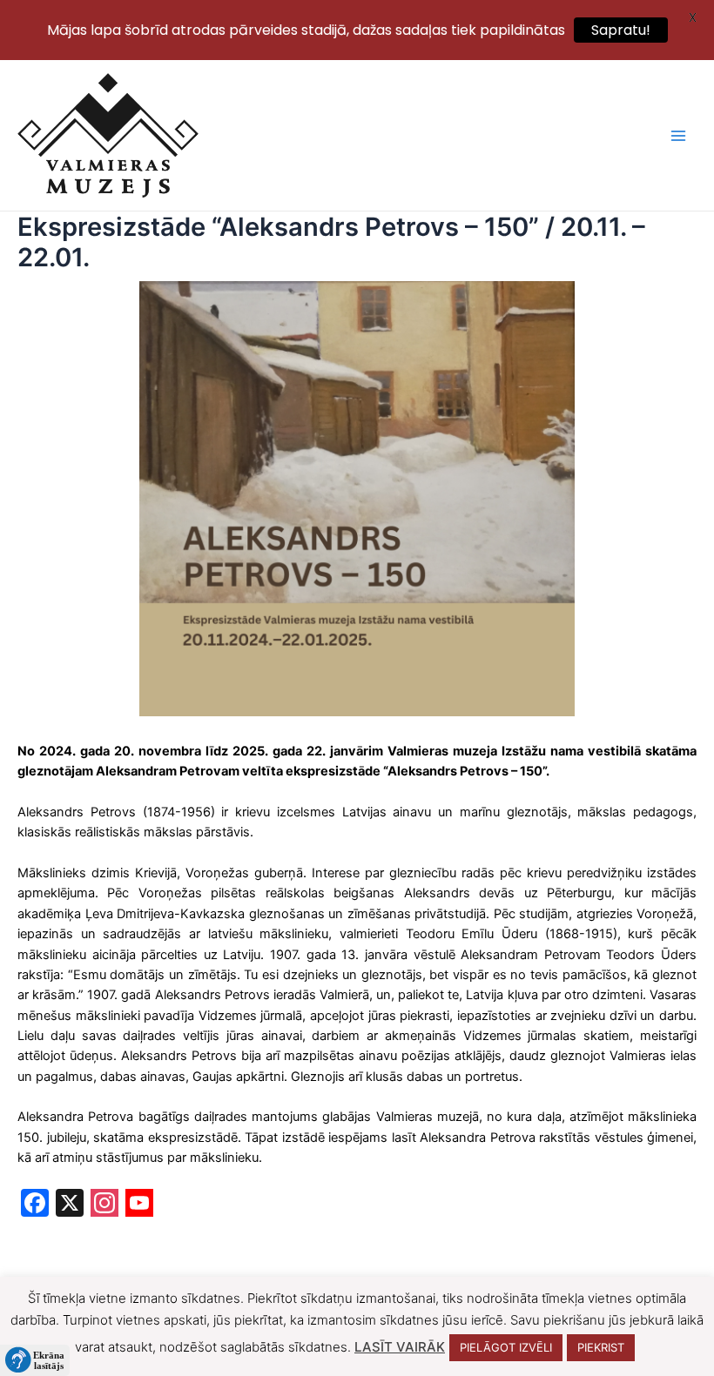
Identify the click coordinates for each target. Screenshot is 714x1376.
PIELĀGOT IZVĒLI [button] (506, 1347)
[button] (35, 1360)
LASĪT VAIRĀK (399, 1347)
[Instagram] (104, 1205)
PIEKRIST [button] (600, 1347)
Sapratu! (620, 30)
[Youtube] (139, 1205)
